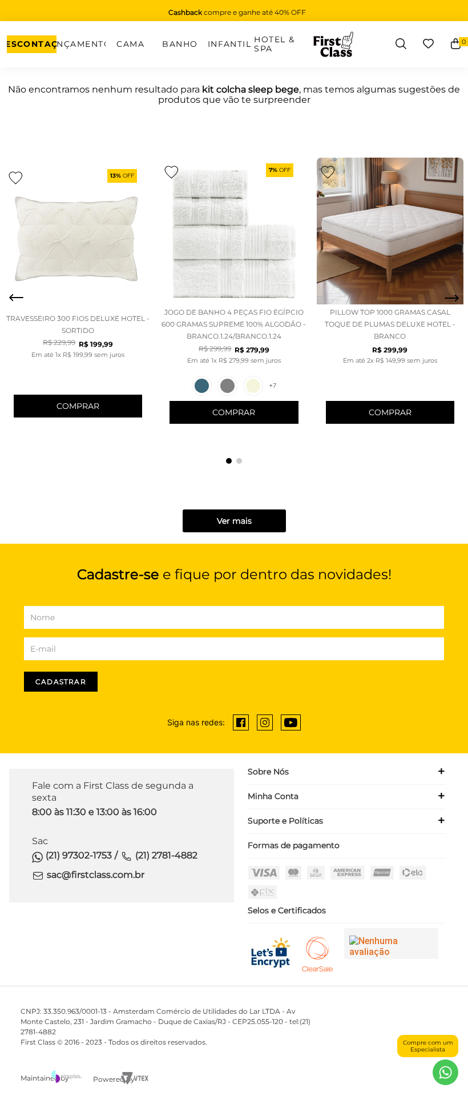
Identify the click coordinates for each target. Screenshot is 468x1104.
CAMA (130, 44)
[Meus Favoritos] (428, 44)
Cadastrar (60, 681)
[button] (229, 461)
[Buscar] (401, 44)
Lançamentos (81, 44)
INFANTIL (230, 44)
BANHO (179, 44)
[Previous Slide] (16, 298)
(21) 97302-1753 (79, 855)
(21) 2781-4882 (166, 855)
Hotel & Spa (274, 44)
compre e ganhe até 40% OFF (237, 12)
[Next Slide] (451, 298)
